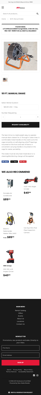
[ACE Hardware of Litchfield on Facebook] (34, 376)
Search (9, 369)
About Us (20, 319)
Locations (20, 321)
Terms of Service (11, 371)
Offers (20, 313)
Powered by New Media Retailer (20, 383)
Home (4, 19)
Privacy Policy (17, 369)
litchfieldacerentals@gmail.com (17, 29)
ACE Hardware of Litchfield (22, 381)
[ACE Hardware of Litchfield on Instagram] (37, 376)
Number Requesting (9, 113)
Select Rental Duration (10, 103)
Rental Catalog (20, 310)
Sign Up (20, 363)
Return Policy (28, 369)
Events (20, 316)
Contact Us (20, 324)
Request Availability (20, 125)
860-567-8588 (10, 31)
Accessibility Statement (25, 371)
